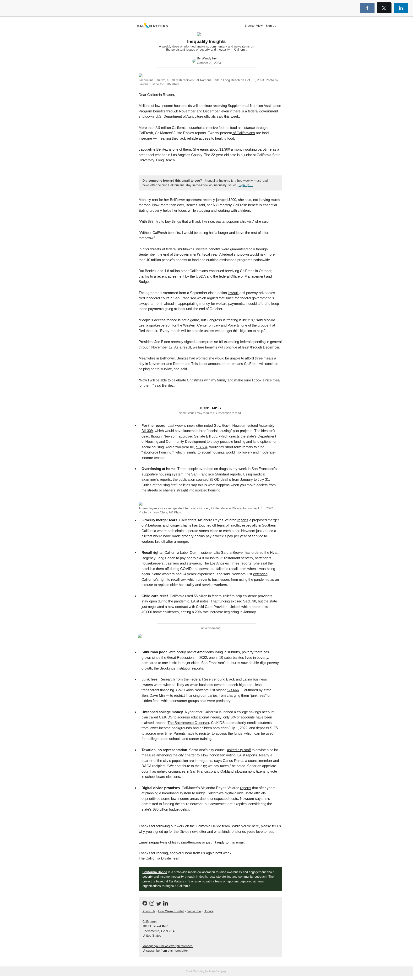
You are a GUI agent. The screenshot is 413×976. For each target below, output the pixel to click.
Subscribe (194, 911)
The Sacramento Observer (188, 723)
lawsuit (233, 293)
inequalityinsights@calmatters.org (174, 842)
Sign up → (246, 185)
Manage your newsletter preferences (167, 946)
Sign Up (271, 25)
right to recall (169, 579)
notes (204, 601)
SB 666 (233, 690)
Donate (208, 911)
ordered (257, 552)
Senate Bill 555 (205, 436)
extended (260, 574)
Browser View (254, 25)
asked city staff (239, 750)
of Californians (243, 133)
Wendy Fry (209, 58)
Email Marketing (195, 971)
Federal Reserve (203, 679)
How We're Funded (171, 911)
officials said (213, 116)
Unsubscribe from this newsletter (165, 950)
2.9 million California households (180, 128)
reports (235, 474)
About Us (148, 911)
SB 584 (201, 447)
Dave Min (157, 695)
